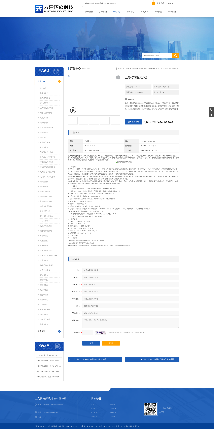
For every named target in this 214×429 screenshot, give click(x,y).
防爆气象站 (44, 324)
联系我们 (172, 12)
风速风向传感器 (46, 226)
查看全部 (41, 331)
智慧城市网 (128, 426)
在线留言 (158, 12)
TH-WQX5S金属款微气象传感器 (93, 359)
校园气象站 (44, 285)
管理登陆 (136, 426)
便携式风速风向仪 (46, 162)
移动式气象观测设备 (47, 167)
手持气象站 (44, 305)
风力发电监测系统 (46, 128)
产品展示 (94, 408)
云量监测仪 (44, 182)
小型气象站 (44, 314)
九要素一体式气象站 (47, 177)
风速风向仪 (44, 118)
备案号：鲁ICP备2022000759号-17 (92, 426)
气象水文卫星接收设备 (48, 255)
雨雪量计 (43, 137)
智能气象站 (44, 147)
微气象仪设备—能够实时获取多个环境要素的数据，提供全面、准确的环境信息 (49, 377)
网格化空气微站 (46, 113)
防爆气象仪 (44, 93)
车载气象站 (44, 236)
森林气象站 (44, 275)
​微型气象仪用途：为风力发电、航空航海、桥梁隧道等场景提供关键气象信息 (49, 366)
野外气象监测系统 (46, 216)
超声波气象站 (45, 309)
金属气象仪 (44, 132)
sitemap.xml (110, 426)
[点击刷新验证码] (100, 332)
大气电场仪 (44, 123)
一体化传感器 (45, 221)
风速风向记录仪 (46, 250)
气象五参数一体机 (46, 152)
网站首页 (89, 12)
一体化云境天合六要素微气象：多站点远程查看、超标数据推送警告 (49, 355)
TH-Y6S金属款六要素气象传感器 (161, 359)
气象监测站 (44, 241)
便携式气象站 (45, 319)
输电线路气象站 (46, 196)
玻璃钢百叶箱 (45, 211)
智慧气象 (41, 81)
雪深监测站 (44, 280)
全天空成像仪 (45, 270)
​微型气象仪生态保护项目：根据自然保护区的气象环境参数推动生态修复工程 (49, 371)
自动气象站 (44, 300)
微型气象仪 (44, 295)
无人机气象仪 (45, 98)
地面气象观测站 (46, 206)
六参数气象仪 (45, 142)
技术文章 (144, 12)
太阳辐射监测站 (46, 231)
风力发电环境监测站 (47, 172)
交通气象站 (44, 260)
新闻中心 (130, 12)
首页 (127, 68)
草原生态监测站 (46, 201)
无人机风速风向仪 (46, 108)
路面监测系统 (45, 191)
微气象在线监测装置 (47, 157)
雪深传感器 (44, 187)
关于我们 (103, 12)
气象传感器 (44, 246)
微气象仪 (43, 88)
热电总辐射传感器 (46, 265)
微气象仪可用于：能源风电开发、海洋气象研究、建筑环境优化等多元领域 (49, 361)
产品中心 (117, 12)
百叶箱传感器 (45, 103)
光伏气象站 (44, 290)
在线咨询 (135, 122)
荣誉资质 (113, 412)
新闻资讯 (113, 408)
